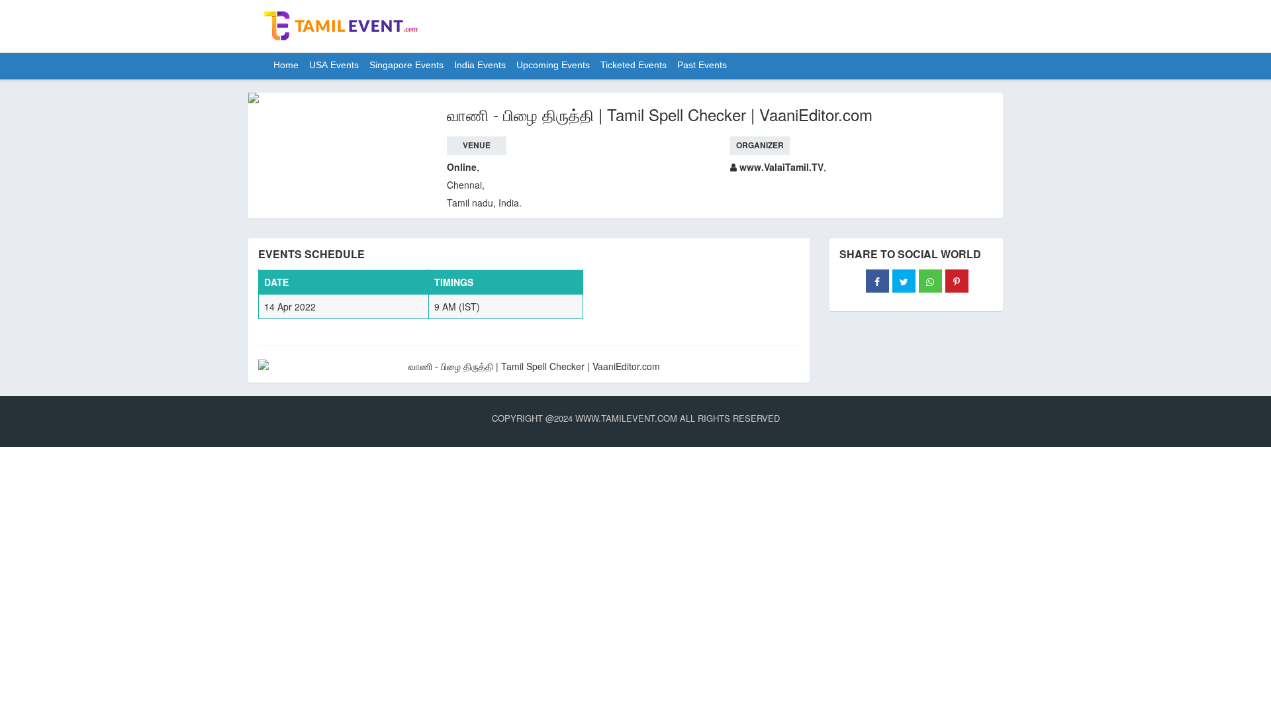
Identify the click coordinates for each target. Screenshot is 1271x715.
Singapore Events (406, 66)
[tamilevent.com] (341, 27)
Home (286, 66)
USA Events (334, 66)
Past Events (702, 66)
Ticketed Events (633, 66)
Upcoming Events (553, 66)
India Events (480, 66)
